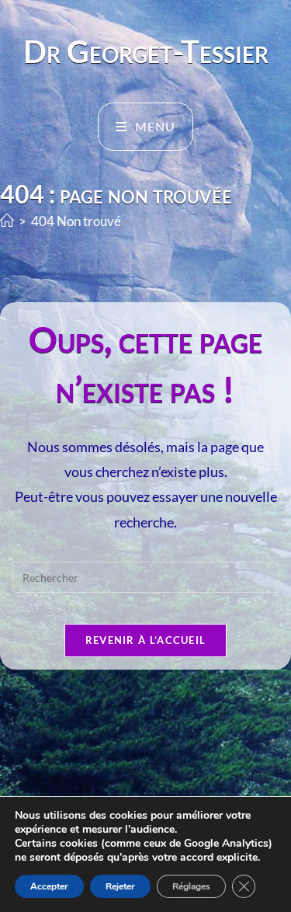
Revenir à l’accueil (145, 640)
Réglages (191, 886)
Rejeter (120, 886)
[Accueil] (7, 221)
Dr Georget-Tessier (145, 51)
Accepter (49, 886)
